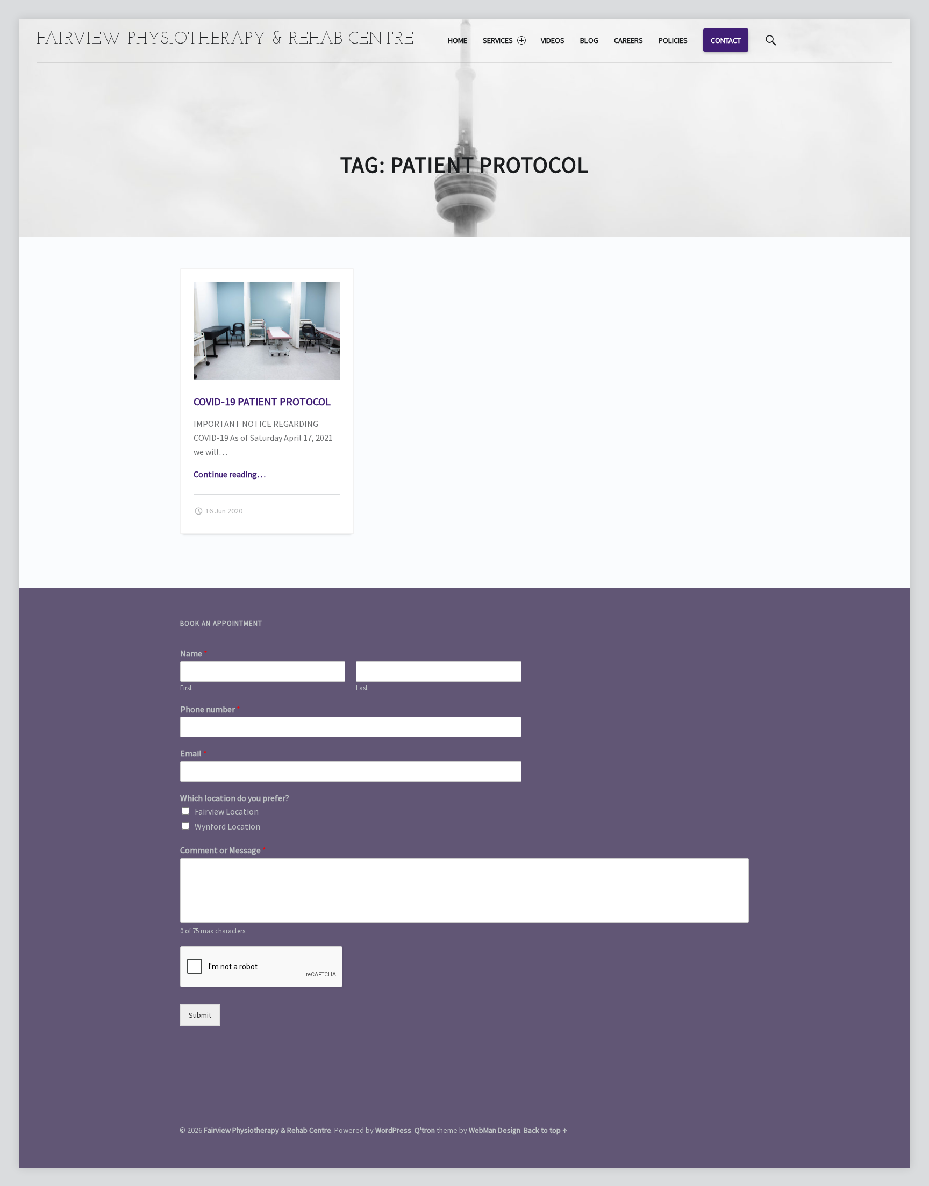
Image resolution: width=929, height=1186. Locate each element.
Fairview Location (227, 811)
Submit (200, 1015)
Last (362, 688)
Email (193, 753)
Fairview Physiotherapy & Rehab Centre (267, 1130)
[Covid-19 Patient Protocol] (267, 288)
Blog (589, 40)
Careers (628, 40)
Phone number (210, 709)
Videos (552, 40)
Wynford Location (227, 826)
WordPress (393, 1130)
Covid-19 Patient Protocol (262, 401)
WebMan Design (494, 1130)
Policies (673, 40)
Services (498, 40)
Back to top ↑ (545, 1130)
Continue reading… (230, 474)
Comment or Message (223, 850)
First (186, 688)
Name (194, 653)
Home (457, 40)
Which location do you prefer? (234, 797)
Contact (726, 40)
